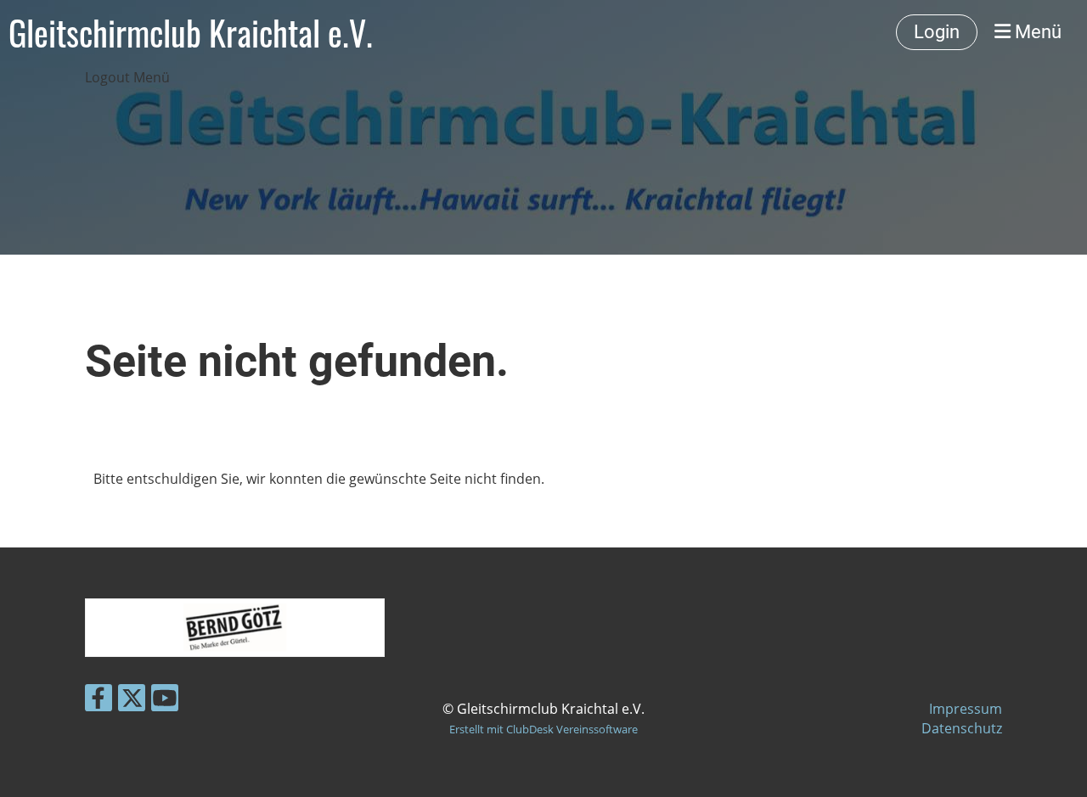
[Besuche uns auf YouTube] (164, 700)
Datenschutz (961, 728)
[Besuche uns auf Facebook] (98, 700)
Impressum (965, 708)
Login (937, 31)
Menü (1036, 31)
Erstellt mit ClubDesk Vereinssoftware (543, 729)
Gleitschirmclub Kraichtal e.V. (190, 32)
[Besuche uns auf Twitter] (131, 700)
